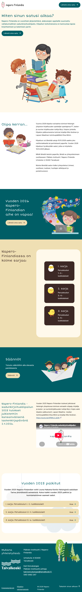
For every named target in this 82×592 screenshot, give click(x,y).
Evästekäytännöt (8, 588)
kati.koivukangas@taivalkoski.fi (38, 571)
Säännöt (11, 375)
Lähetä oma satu (68, 5)
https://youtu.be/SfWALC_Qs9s (48, 418)
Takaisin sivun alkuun (68, 586)
